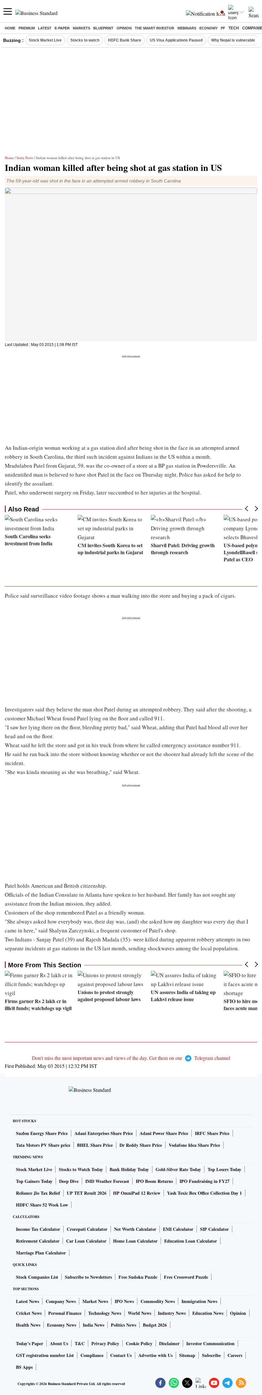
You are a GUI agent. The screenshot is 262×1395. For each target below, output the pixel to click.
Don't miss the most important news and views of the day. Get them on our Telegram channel (131, 1057)
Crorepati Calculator (87, 1229)
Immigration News (199, 1301)
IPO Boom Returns (154, 1181)
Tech (233, 28)
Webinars (186, 28)
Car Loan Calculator (86, 1241)
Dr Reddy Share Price (140, 1145)
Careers (234, 1355)
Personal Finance (64, 1313)
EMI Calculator (178, 1229)
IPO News (124, 1301)
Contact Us (121, 1355)
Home (10, 28)
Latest (44, 28)
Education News (207, 1313)
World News (139, 1313)
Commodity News (158, 1301)
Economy (208, 28)
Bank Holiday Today (129, 1169)
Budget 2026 (155, 1325)
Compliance (92, 1355)
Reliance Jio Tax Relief (38, 1193)
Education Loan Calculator (190, 1241)
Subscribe (211, 1355)
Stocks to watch (84, 40)
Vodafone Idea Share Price (194, 1145)
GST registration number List (45, 1355)
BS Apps (24, 1367)
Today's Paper (29, 1343)
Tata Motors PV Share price (43, 1145)
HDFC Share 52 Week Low (42, 1204)
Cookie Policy (139, 1343)
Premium (27, 28)
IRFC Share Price (212, 1133)
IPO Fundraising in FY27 (204, 1181)
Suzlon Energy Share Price (42, 1133)
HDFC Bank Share (124, 40)
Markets (81, 28)
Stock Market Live (45, 40)
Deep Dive (69, 1181)
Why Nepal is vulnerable (233, 40)
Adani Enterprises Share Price (103, 1133)
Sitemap (187, 1355)
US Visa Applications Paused (176, 40)
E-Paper (62, 28)
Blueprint (103, 28)
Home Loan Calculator (135, 1241)
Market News (95, 1301)
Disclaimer (169, 1343)
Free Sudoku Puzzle (138, 1277)
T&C (80, 1343)
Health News (28, 1325)
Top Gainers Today (34, 1181)
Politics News (123, 1325)
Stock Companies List (37, 1277)
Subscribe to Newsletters (88, 1277)
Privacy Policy (105, 1343)
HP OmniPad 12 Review (136, 1193)
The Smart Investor (154, 28)
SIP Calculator (214, 1229)
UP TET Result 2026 (86, 1193)
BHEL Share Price (95, 1145)
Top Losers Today (224, 1169)
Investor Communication (210, 1343)
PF (223, 28)
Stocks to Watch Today (81, 1169)
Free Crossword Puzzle (186, 1277)
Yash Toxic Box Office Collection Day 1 (204, 1193)
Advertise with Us (155, 1355)
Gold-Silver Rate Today (178, 1169)
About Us (59, 1343)
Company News (61, 1301)
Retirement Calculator (37, 1241)
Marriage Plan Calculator (41, 1252)
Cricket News (29, 1313)
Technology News (104, 1313)
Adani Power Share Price (164, 1133)
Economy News (61, 1325)
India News (25, 157)
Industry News (172, 1313)
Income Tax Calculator (38, 1229)
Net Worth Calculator (135, 1229)
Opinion (124, 28)
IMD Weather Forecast (107, 1181)
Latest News (27, 1301)
